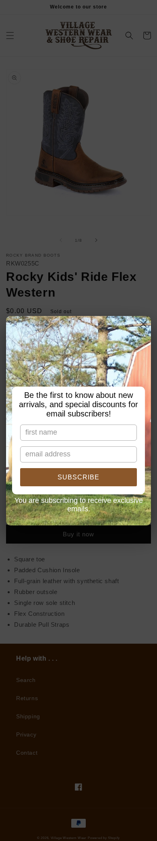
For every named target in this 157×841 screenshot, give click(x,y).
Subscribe (78, 477)
